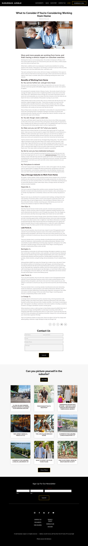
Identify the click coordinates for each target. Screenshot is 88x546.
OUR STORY (53, 3)
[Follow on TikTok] (48, 512)
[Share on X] (57, 324)
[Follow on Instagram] (34, 512)
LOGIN (68, 3)
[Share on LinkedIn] (65, 324)
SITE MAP (50, 526)
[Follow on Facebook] (39, 512)
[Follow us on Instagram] (54, 324)
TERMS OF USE (50, 524)
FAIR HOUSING (38, 525)
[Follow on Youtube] (53, 512)
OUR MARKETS (39, 3)
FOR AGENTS (37, 522)
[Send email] (61, 324)
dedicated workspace (51, 155)
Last (31, 493)
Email (48, 488)
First (17, 493)
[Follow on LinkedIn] (44, 512)
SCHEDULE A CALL (79, 3)
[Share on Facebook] (50, 324)
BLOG (47, 3)
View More (44, 470)
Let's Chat (44, 379)
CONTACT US (61, 3)
